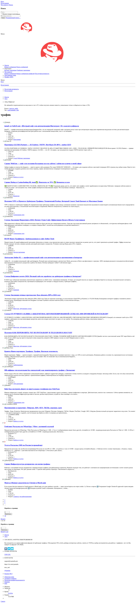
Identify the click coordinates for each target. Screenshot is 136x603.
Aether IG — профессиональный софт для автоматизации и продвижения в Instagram (43, 257)
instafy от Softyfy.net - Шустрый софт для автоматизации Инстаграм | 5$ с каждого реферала (41, 126)
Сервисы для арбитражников (22, 496)
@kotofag (7, 570)
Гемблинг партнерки (23, 70)
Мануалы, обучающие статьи (22, 308)
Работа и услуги (18, 177)
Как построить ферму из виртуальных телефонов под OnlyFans (32, 389)
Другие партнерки (19, 252)
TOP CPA (7, 554)
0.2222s (10, 593)
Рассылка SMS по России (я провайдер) (23, 445)
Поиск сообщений (22, 67)
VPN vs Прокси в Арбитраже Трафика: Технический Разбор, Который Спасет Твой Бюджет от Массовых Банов (53, 201)
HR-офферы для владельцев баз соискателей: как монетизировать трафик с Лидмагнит (39, 370)
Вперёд (3, 519)
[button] (3, 34)
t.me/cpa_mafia (13, 108)
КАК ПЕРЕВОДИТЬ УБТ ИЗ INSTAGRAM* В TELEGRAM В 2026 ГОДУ (38, 333)
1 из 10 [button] (3, 520)
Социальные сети (18, 215)
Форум (6, 65)
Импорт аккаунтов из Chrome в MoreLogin (25, 483)
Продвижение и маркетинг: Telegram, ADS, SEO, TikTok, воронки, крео (33, 408)
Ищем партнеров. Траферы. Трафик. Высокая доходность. (31, 351)
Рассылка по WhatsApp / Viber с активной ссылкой (29, 426)
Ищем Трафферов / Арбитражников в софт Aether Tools (29, 239)
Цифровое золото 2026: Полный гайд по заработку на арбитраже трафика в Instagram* (42, 276)
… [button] (5, 504)
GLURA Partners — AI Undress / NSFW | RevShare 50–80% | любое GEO (37, 145)
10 (5, 516)
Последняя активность (42, 73)
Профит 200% (8, 77)
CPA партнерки (18, 383)
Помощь (7, 582)
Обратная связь (9, 577)
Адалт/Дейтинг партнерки (21, 158)
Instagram (16, 271)
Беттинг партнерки (10, 70)
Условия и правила (10, 578)
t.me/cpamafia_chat (13, 110)
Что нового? (8, 72)
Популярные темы (10, 75)
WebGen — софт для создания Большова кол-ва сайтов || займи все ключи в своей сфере (42, 163)
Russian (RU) (8, 573)
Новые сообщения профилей (25, 73)
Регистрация (5, 85)
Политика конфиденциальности (14, 580)
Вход (2, 82)
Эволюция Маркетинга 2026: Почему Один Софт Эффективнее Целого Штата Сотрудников (44, 220)
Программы (17, 139)
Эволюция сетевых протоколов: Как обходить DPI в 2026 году (32, 295)
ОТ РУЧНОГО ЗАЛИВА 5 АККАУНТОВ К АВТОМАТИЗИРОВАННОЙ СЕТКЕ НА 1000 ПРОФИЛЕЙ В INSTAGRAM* (56, 314)
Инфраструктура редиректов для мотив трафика (27, 464)
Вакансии (16, 196)
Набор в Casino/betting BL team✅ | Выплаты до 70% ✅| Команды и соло (37, 182)
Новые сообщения (10, 67)
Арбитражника (18, 365)
